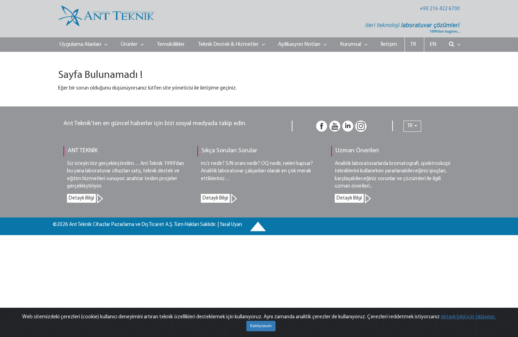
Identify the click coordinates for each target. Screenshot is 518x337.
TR (413, 44)
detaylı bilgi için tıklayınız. (468, 317)
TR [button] (410, 126)
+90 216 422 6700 (440, 9)
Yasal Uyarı (231, 224)
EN (433, 44)
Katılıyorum (261, 326)
